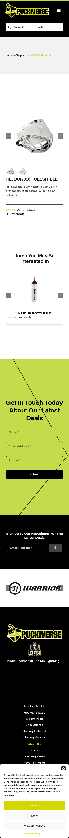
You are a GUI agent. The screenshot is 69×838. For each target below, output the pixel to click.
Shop (18, 55)
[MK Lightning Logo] (34, 644)
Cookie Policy (32, 833)
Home (9, 55)
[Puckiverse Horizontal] (27, 5)
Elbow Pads (34, 719)
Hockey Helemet (34, 731)
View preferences (34, 825)
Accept (34, 805)
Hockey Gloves (34, 737)
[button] (63, 768)
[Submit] (55, 548)
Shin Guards (34, 725)
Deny (34, 815)
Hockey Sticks (34, 706)
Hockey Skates (34, 713)
